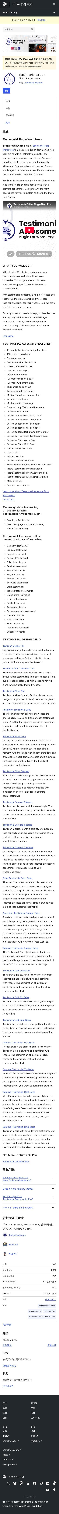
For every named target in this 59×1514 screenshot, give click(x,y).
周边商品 (36, 1441)
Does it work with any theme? (18, 1189)
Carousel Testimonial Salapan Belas (20, 948)
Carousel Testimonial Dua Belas (18, 1042)
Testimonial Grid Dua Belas (16, 970)
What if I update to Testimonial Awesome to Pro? (18, 1197)
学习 (5, 1426)
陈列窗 (34, 1403)
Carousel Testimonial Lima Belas (19, 1126)
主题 (33, 1408)
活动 (33, 1431)
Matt (6, 1454)
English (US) (50, 1299)
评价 (8, 108)
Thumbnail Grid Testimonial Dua (19, 668)
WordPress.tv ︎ (11, 1441)
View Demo (8, 499)
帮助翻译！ (42, 20)
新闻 (5, 1408)
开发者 (6, 1436)
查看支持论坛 (9, 1365)
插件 (33, 1412)
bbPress (8, 1459)
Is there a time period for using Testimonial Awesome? (17, 1179)
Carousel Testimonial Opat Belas (19, 1092)
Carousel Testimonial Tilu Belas (18, 1069)
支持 (7, 122)
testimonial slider (36, 1317)
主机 (5, 1412)
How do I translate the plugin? (18, 1207)
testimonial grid (35, 1311)
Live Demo (8, 336)
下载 (6, 91)
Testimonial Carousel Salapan (17, 802)
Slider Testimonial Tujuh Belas (17, 878)
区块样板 (35, 1417)
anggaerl (13, 1253)
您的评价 (7, 1345)
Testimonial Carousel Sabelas (17, 824)
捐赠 (34, 1436)
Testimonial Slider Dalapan (16, 771)
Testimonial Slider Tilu (13, 691)
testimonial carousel (47, 1306)
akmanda (13, 1244)
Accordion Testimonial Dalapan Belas (21, 913)
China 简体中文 (16, 1476)
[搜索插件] (32, 29)
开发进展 (10, 115)
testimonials (50, 1317)
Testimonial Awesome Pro (16, 1161)
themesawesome (33, 82)
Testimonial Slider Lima (14, 736)
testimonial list (49, 1311)
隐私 (5, 1417)
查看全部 (51, 1345)
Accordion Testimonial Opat (17, 709)
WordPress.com (12, 1450)
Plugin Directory (10, 12)
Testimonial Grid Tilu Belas (16, 997)
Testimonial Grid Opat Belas (17, 1020)
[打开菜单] (54, 4)
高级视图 (7, 1324)
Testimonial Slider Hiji (13, 646)
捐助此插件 (8, 1386)
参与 (33, 1426)
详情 (8, 101)
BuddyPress (10, 1464)
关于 (5, 1403)
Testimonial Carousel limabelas (18, 847)
